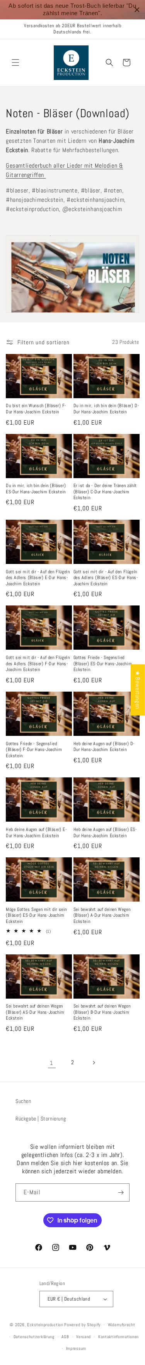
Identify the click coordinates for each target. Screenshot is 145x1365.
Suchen (23, 1101)
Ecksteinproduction (45, 1324)
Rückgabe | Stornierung (40, 1118)
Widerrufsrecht (121, 1324)
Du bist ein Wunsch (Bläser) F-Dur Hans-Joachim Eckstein (36, 409)
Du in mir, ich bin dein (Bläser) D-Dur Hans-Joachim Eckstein (106, 409)
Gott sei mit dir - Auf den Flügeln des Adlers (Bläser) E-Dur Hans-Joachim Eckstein (38, 578)
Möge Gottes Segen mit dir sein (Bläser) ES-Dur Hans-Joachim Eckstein (36, 915)
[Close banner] (137, 9)
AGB (65, 1336)
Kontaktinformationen (118, 1336)
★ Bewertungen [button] (138, 689)
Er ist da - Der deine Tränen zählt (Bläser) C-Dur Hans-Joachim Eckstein (105, 492)
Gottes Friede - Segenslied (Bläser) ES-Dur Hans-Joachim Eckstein (102, 664)
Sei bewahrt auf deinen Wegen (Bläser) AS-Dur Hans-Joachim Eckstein (35, 1012)
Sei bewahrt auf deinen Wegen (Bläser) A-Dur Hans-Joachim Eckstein (102, 915)
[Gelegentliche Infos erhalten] (120, 1192)
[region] (72, 9)
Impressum (76, 1348)
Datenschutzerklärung (34, 1336)
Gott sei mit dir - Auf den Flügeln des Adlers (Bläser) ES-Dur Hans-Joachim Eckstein (105, 578)
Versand (83, 1336)
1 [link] (51, 1063)
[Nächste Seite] (93, 1062)
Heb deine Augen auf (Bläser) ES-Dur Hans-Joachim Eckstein (105, 833)
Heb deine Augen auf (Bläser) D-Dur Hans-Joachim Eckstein (104, 747)
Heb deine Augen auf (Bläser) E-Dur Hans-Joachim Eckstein (36, 833)
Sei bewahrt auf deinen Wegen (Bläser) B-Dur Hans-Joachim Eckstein (102, 1012)
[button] (15, 62)
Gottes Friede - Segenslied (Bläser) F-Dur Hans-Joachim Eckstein (34, 750)
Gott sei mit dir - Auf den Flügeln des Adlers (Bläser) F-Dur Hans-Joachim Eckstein (38, 664)
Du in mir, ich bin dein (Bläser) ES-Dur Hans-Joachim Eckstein (36, 489)
